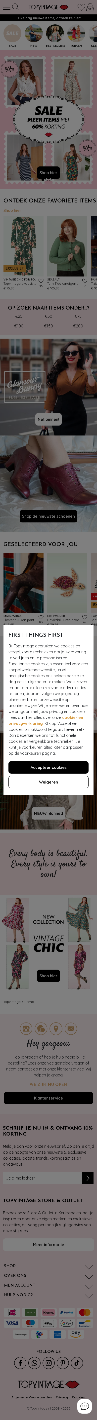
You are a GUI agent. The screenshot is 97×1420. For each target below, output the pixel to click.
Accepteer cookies (49, 767)
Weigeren (48, 782)
